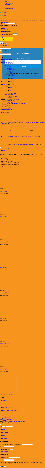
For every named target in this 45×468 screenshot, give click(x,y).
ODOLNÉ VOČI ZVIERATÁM (13, 99)
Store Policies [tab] (5, 152)
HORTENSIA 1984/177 (4, 216)
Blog (3, 37)
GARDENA (11, 83)
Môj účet (4, 400)
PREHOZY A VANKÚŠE (7, 109)
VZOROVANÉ (10, 102)
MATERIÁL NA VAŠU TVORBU (8, 59)
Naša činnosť (5, 432)
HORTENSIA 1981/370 (4, 318)
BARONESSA (12, 75)
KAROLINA (11, 86)
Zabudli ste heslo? (4, 451)
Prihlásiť (11, 449)
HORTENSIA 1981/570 (4, 242)
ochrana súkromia (19, 70)
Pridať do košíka (3, 43)
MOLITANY (4, 61)
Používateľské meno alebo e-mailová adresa (11, 444)
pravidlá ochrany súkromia (36, 464)
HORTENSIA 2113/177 (4, 369)
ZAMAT (8, 105)
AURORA (11, 74)
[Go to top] (0, 424)
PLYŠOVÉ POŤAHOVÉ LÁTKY (13, 100)
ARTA (10, 72)
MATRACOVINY (8, 108)
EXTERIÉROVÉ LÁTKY (9, 64)
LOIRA (10, 87)
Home (3, 429)
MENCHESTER (10, 98)
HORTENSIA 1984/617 (4, 293)
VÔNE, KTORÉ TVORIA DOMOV (9, 111)
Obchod (4, 431)
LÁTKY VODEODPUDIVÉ (12, 96)
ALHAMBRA (11, 71)
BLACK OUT (9, 68)
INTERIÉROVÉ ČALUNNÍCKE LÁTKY (21, 21)
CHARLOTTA (12, 77)
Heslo (1, 446)
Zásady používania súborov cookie (10, 410)
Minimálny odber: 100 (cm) (6, 34)
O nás (3, 40)
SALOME (11, 89)
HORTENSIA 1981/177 (4, 267)
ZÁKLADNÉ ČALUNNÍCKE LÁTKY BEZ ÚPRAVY (16, 103)
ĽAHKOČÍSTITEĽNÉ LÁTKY (12, 93)
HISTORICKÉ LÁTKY (33, 21)
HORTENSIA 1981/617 (4, 191)
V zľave (4, 51)
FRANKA (11, 81)
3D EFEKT (9, 66)
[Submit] (2, 428)
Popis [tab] (3, 150)
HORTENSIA (41, 21)
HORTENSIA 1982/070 (5, 343)
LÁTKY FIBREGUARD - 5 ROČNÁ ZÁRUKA (16, 95)
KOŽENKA (7, 106)
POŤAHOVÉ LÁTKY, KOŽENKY (6, 21)
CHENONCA (12, 78)
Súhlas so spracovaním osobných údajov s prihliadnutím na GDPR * (23, 74)
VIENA (10, 90)
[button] (5, 84)
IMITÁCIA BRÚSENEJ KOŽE (13, 92)
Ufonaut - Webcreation (8, 421)
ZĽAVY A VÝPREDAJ (6, 112)
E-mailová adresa (4, 457)
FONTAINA (11, 80)
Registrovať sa (2, 466)
